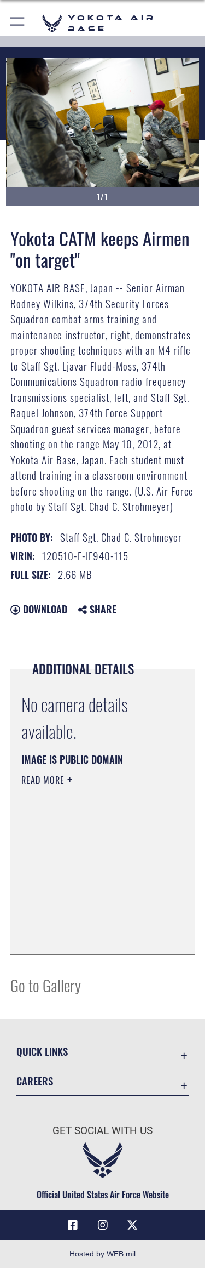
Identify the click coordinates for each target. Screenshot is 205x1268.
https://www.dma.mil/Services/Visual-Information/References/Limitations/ (87, 918)
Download (43, 609)
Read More (44, 780)
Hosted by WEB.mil (102, 1253)
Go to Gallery (45, 985)
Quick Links (42, 1051)
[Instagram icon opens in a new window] (103, 1225)
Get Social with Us (102, 1130)
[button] (18, 23)
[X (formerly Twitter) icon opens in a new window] (132, 1225)
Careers (34, 1081)
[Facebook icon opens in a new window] (73, 1225)
